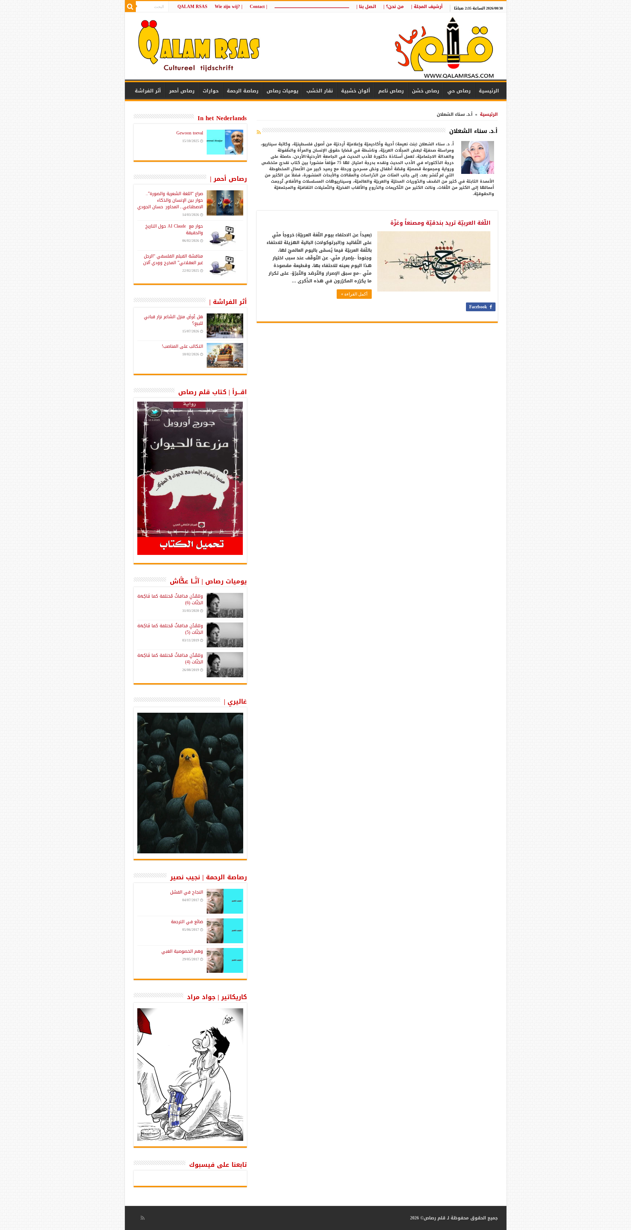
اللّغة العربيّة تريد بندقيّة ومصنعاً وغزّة (440, 223)
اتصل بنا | (366, 7)
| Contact (258, 7)
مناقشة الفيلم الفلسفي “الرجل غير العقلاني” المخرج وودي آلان (173, 259)
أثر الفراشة (148, 90)
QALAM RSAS (192, 7)
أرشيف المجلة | (427, 7)
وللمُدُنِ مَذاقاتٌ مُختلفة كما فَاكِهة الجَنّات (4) (170, 658)
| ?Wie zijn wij (228, 7)
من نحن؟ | (393, 7)
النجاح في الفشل (186, 892)
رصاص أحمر (182, 90)
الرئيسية (489, 90)
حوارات (211, 90)
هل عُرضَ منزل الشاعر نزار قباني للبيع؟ (173, 320)
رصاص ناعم (391, 90)
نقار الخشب (319, 90)
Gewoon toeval (189, 133)
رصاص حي (459, 90)
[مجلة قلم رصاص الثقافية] (315, 47)
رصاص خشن (425, 90)
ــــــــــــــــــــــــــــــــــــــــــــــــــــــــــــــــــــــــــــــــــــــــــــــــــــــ (312, 7)
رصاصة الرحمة (243, 90)
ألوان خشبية (355, 90)
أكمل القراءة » (354, 294)
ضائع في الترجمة (187, 922)
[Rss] (142, 1218)
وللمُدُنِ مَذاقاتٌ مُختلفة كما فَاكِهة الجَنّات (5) (170, 629)
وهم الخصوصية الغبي (182, 951)
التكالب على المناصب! (182, 346)
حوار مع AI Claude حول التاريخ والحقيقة (174, 229)
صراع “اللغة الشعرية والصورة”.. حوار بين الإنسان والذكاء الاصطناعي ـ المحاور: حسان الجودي (170, 200)
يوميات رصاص (282, 90)
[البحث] (130, 6)
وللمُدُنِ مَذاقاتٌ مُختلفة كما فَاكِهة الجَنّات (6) (170, 599)
